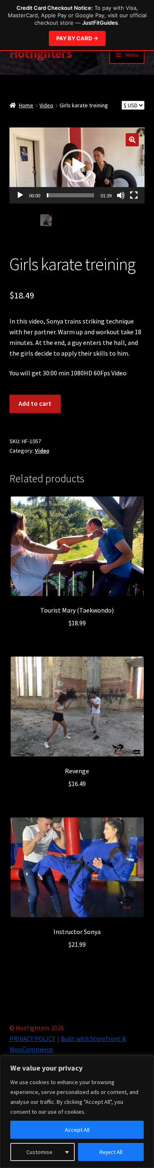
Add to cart (34, 403)
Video (46, 105)
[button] (132, 139)
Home (26, 105)
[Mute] (121, 195)
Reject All (110, 1152)
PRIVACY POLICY (32, 1038)
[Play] (20, 195)
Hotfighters (40, 53)
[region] (77, 1112)
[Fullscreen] (134, 195)
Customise (39, 1152)
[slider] (70, 195)
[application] (77, 165)
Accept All (77, 1129)
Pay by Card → (77, 38)
